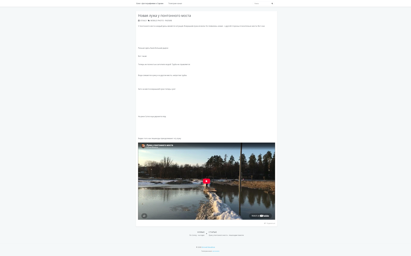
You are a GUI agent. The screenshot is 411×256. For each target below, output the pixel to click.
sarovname (215, 251)
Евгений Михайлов (208, 247)
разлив (168, 20)
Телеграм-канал (175, 3)
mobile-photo (157, 20)
